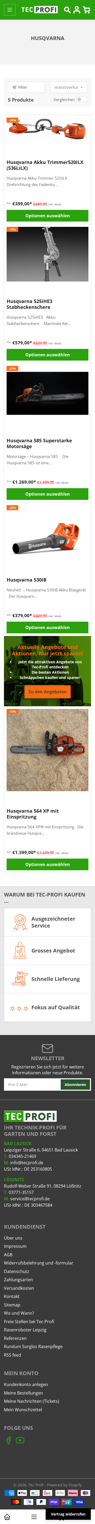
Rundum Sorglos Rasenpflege (33, 1346)
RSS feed (12, 1355)
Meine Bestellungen (23, 1393)
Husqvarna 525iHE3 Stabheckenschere (29, 304)
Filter (22, 87)
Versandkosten (19, 1288)
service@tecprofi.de (30, 1199)
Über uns (13, 1238)
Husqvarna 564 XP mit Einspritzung (33, 814)
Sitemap (12, 1305)
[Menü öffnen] (10, 10)
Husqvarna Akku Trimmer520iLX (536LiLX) (45, 165)
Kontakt (12, 1296)
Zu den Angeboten (47, 692)
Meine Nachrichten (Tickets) (31, 1401)
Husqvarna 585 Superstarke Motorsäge (39, 443)
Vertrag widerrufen (68, 1514)
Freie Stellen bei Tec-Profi (29, 1321)
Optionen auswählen (47, 216)
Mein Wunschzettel (23, 1410)
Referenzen (15, 1338)
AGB (8, 1255)
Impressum (15, 1246)
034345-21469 (22, 1156)
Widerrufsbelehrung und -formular (38, 1263)
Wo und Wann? (19, 1313)
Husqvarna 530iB (26, 580)
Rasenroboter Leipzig (25, 1330)
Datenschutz (16, 1271)
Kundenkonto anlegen (26, 1384)
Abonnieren (75, 1084)
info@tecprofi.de (26, 1163)
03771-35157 (21, 1192)
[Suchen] (67, 10)
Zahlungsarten (18, 1280)
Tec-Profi (36, 1484)
